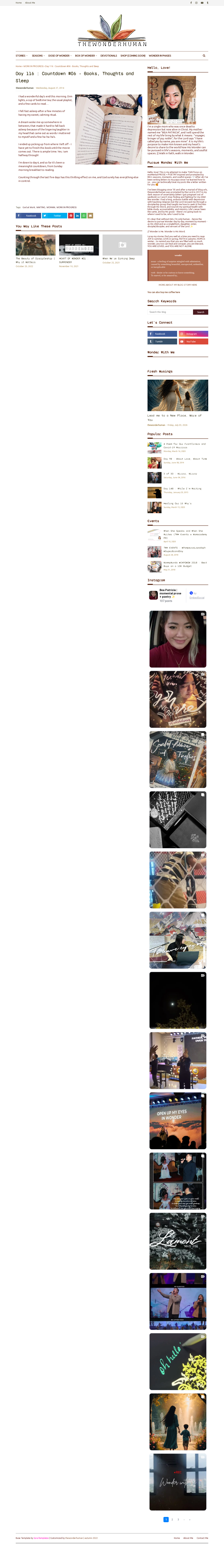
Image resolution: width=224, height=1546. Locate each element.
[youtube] (202, 3)
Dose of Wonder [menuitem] (58, 55)
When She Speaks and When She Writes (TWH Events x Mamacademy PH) (185, 534)
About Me (30, 3)
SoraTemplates (41, 1538)
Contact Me (202, 1538)
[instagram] (196, 3)
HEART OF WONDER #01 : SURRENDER (74, 260)
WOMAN (51, 207)
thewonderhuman (25, 88)
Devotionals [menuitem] (109, 55)
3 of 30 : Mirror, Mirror (180, 473)
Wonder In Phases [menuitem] (160, 55)
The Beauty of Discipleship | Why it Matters (35, 260)
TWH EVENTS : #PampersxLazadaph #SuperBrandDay (185, 549)
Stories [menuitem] (20, 55)
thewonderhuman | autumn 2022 (81, 1538)
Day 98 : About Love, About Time (185, 458)
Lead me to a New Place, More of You (175, 418)
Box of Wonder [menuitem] (85, 55)
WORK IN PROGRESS (33, 66)
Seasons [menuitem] (37, 55)
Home (19, 3)
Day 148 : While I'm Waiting (182, 488)
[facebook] (191, 3)
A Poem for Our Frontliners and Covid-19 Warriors (185, 445)
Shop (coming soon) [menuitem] (133, 55)
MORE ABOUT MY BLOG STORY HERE (178, 285)
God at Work (29, 207)
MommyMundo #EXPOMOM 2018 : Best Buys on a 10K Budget (185, 564)
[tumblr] (207, 3)
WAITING (40, 207)
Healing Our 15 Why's (178, 503)
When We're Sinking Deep (119, 258)
